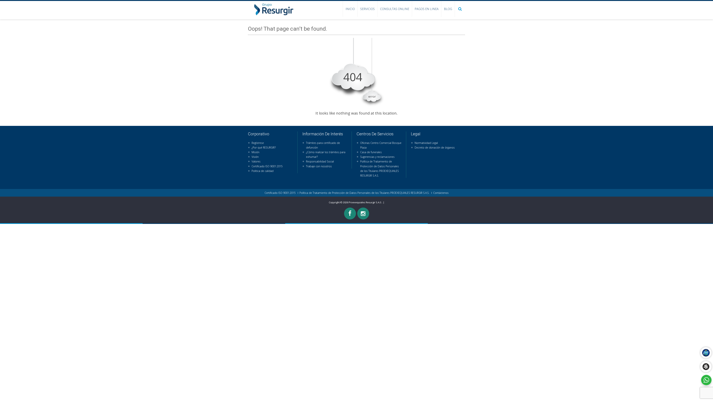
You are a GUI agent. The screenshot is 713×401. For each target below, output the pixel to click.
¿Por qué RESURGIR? (264, 147)
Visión (255, 157)
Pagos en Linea (427, 9)
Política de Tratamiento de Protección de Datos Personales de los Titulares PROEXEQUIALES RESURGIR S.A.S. (364, 193)
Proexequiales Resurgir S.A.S (365, 202)
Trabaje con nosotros (319, 166)
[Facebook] (350, 213)
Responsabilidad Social (320, 161)
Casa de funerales (371, 152)
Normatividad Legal (426, 143)
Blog (448, 9)
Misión (255, 152)
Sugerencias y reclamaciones (377, 157)
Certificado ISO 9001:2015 (267, 166)
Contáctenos (441, 193)
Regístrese (258, 143)
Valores (256, 161)
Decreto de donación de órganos (435, 147)
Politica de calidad (263, 171)
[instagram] (363, 213)
